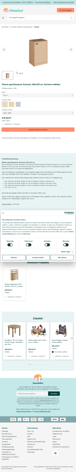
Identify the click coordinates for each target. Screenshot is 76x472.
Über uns (30, 431)
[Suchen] (71, 17)
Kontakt (30, 434)
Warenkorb (57, 439)
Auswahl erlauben (38, 257)
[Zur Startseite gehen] (13, 10)
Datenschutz (31, 439)
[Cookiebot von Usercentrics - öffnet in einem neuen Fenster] (66, 213)
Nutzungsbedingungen (43, 411)
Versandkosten (64, 466)
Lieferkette (31, 452)
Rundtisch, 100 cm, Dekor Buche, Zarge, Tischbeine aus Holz (14, 342)
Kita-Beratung (7, 434)
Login (54, 436)
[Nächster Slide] (72, 338)
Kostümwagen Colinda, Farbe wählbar (60, 341)
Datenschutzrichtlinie (23, 411)
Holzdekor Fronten (7, 110)
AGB (28, 436)
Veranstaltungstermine (35, 449)
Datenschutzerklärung (46, 400)
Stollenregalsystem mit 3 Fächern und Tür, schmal (14, 285)
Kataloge (5, 431)
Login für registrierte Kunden (38, 130)
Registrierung (57, 434)
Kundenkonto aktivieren (61, 447)
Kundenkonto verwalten (61, 431)
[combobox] (39, 17)
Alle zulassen (62, 257)
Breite (3, 92)
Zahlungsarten (7, 439)
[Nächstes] (73, 2)
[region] (38, 54)
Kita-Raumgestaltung (9, 436)
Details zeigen (65, 251)
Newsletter (56, 444)
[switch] (28, 244)
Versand (5, 442)
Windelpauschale (8, 447)
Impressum (26, 234)
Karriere (30, 447)
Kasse (55, 442)
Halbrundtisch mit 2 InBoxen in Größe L (37, 341)
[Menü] (3, 17)
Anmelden (54, 394)
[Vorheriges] (3, 2)
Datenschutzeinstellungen (36, 442)
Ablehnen (14, 257)
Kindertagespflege (8, 449)
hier (59, 138)
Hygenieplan (6, 444)
